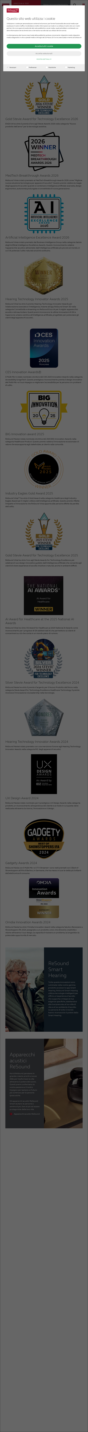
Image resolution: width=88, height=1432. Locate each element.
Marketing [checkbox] (71, 67)
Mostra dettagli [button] (43, 59)
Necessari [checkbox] (12, 67)
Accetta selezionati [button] (44, 53)
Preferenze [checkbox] (32, 67)
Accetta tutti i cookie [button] (44, 46)
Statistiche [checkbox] (52, 67)
